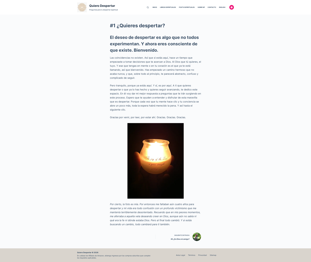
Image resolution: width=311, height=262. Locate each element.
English (222, 7)
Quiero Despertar (102, 6)
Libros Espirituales (168, 7)
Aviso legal (180, 255)
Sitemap (213, 255)
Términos (191, 255)
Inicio (155, 7)
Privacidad (202, 255)
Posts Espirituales (187, 7)
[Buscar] (148, 7)
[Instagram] (231, 7)
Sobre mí (201, 7)
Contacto (212, 7)
